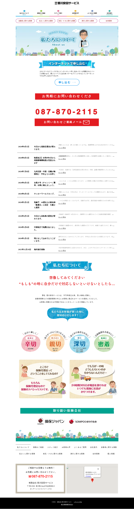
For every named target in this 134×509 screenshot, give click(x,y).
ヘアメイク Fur (78, 502)
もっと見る (62, 148)
